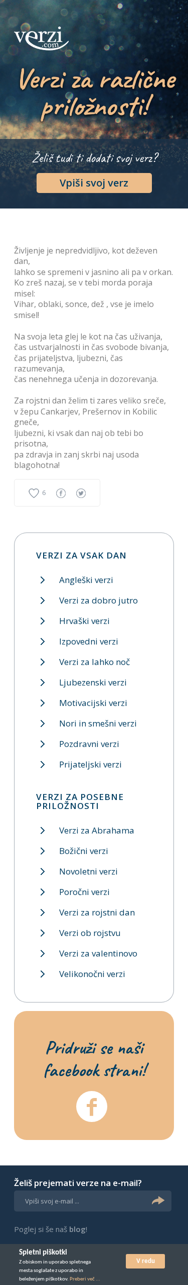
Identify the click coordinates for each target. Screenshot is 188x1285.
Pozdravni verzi (89, 744)
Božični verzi (83, 850)
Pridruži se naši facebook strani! (94, 1059)
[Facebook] (91, 1106)
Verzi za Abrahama (96, 830)
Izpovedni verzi (88, 641)
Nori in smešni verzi (98, 723)
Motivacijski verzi (93, 702)
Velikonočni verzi (92, 974)
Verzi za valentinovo (98, 953)
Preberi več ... (85, 1279)
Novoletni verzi (88, 871)
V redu (145, 1261)
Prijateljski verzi (90, 764)
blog (77, 1229)
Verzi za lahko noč (94, 662)
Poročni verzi (84, 892)
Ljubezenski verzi (93, 682)
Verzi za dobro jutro (98, 600)
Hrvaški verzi (84, 620)
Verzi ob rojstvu (90, 932)
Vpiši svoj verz (94, 183)
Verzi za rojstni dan (97, 912)
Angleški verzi (86, 580)
